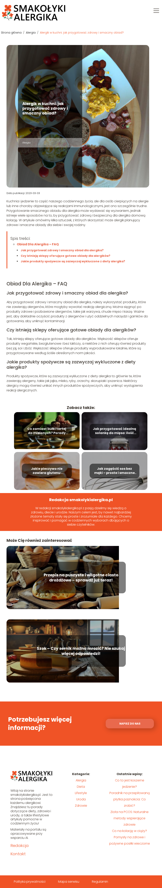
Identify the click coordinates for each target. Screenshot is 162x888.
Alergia (31, 33)
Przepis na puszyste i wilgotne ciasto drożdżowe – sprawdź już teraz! (81, 577)
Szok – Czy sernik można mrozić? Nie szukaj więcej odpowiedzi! (81, 651)
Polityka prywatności (29, 881)
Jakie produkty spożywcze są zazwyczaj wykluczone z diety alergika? (73, 261)
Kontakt (18, 853)
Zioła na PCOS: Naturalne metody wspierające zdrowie (129, 818)
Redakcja (19, 845)
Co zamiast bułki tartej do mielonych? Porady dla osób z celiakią (46, 431)
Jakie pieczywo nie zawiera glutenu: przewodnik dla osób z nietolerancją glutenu (46, 471)
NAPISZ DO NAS (129, 724)
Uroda (81, 799)
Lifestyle (81, 793)
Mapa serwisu (68, 881)
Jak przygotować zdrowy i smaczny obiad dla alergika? (62, 250)
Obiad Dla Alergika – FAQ (38, 244)
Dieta (81, 786)
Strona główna (11, 33)
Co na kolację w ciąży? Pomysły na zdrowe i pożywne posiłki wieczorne (129, 837)
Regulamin (100, 881)
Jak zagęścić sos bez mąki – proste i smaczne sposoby (114, 471)
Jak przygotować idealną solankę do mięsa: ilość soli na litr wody (114, 431)
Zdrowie (81, 805)
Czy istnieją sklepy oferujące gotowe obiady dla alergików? (65, 256)
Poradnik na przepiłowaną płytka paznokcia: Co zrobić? (129, 799)
